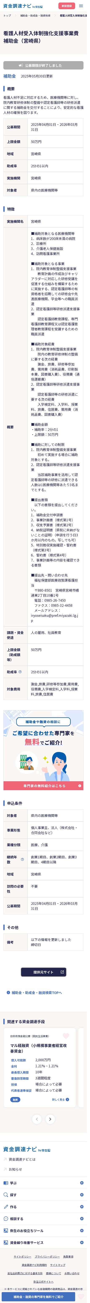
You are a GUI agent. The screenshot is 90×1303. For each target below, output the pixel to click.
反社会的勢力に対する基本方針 (25, 1273)
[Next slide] (50, 1119)
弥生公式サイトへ (43, 1281)
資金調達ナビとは (22, 1159)
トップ (7, 15)
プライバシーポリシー (47, 1256)
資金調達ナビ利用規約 (34, 1265)
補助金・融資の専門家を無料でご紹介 (38, 1297)
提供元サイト (43, 972)
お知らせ (15, 1169)
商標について (53, 1273)
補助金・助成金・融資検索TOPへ (37, 992)
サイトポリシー (22, 1256)
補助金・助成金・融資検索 (35, 15)
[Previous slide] (37, 1119)
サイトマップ (57, 1265)
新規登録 (67, 6)
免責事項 (68, 1256)
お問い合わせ (72, 1273)
